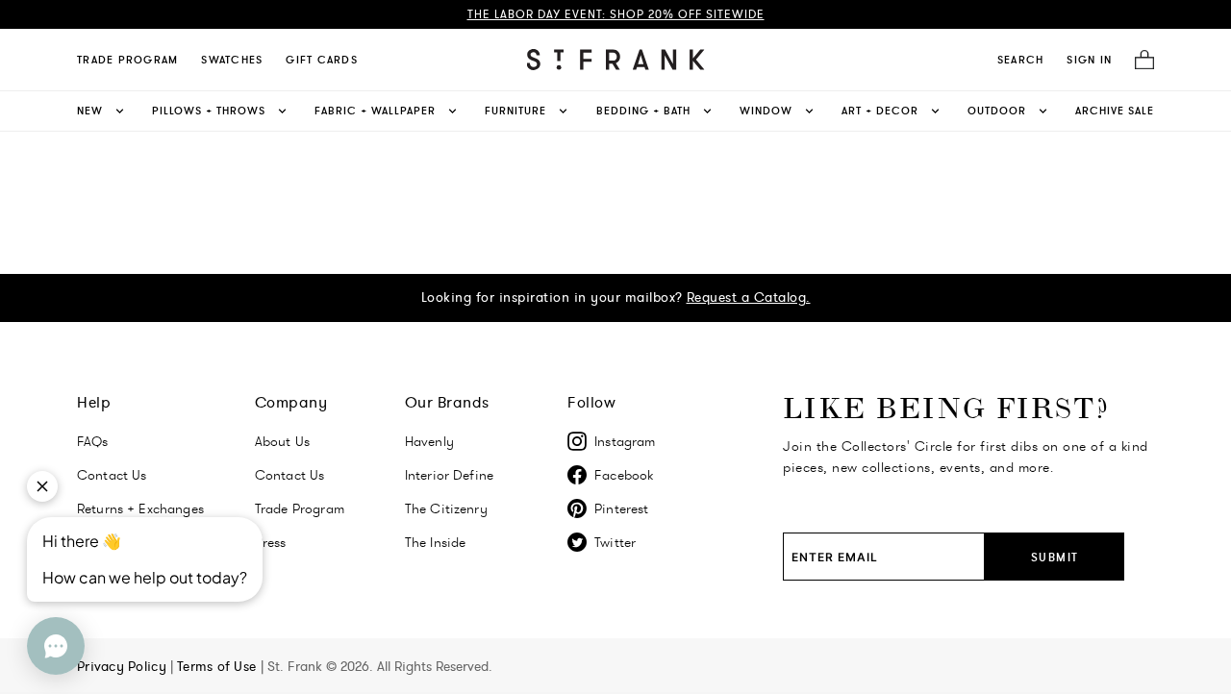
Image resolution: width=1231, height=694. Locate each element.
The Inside (435, 542)
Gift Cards (322, 59)
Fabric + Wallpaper (375, 110)
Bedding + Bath (643, 110)
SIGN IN (1089, 59)
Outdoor (996, 110)
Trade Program (127, 59)
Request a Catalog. (749, 297)
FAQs (93, 441)
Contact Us (290, 474)
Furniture (515, 110)
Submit (1055, 557)
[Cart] (1138, 60)
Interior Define (449, 474)
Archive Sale (1114, 110)
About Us (282, 441)
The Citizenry (446, 508)
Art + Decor (880, 110)
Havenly (429, 441)
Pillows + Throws (208, 110)
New (90, 110)
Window (766, 110)
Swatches (232, 59)
